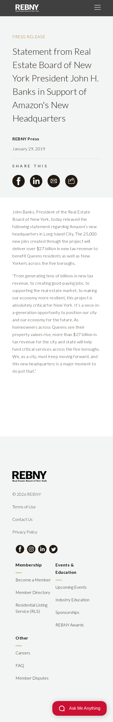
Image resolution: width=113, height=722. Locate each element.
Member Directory (33, 592)
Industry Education (72, 599)
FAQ (20, 665)
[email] (54, 181)
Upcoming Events (71, 587)
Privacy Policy (24, 531)
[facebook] (18, 181)
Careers (23, 652)
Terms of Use (24, 506)
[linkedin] (36, 181)
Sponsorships (67, 612)
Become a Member (33, 579)
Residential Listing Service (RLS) (31, 608)
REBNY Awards (69, 624)
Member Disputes (32, 677)
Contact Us (22, 519)
